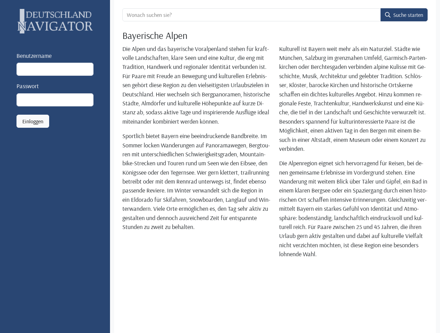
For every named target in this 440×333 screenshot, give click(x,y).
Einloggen (32, 121)
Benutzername (34, 55)
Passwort (27, 86)
